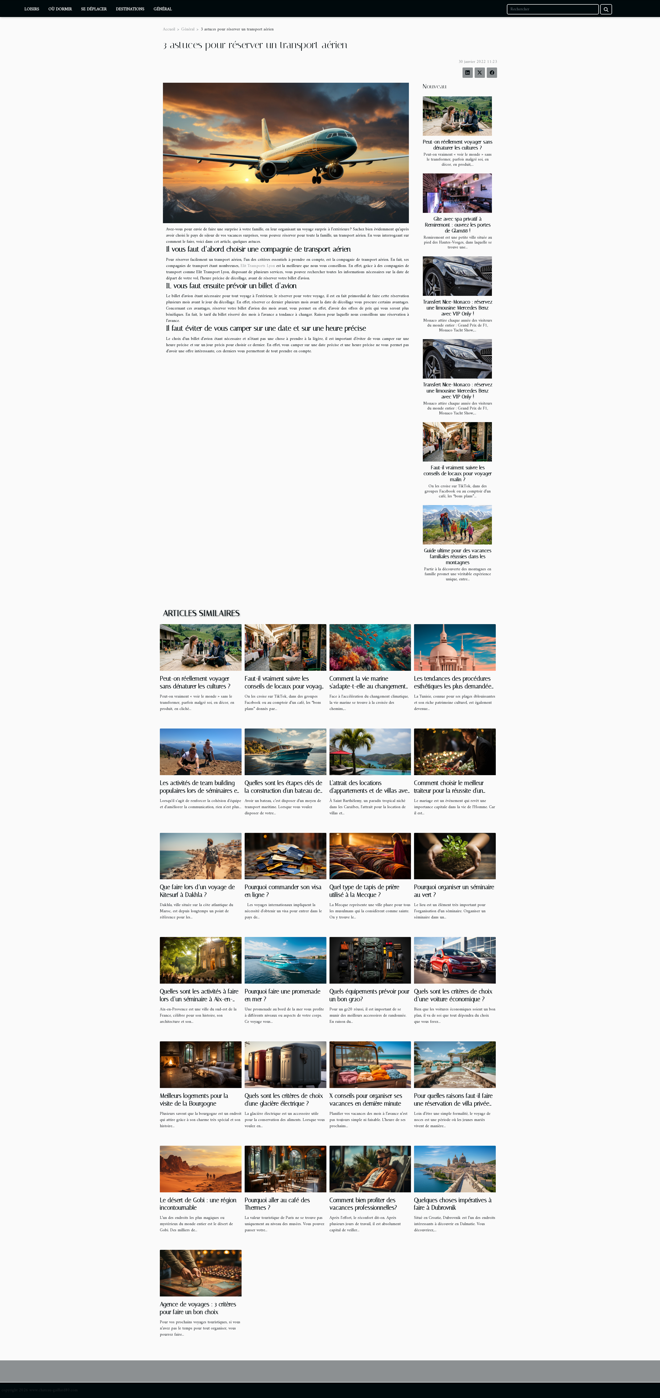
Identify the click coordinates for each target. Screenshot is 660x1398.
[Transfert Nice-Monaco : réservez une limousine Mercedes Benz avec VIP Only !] (457, 276)
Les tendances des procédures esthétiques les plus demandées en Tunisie (454, 686)
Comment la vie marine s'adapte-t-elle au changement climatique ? (367, 686)
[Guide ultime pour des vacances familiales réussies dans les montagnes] (457, 525)
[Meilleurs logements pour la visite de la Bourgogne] (201, 1064)
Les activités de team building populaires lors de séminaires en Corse (200, 791)
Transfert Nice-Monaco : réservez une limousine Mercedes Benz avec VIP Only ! (457, 308)
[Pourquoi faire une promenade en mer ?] (285, 960)
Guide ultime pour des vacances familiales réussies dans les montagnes (457, 556)
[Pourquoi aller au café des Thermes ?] (285, 1169)
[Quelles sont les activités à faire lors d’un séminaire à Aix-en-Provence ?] (201, 960)
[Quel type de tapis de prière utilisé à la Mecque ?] (370, 856)
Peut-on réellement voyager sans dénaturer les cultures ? (457, 145)
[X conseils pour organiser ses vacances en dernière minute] (370, 1064)
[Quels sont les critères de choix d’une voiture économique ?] (455, 960)
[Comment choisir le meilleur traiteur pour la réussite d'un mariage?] (455, 751)
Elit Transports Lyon (258, 266)
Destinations (130, 9)
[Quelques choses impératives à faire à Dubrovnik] (455, 1169)
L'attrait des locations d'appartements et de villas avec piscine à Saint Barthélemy (369, 791)
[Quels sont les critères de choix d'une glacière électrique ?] (285, 1064)
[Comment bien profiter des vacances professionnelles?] (370, 1169)
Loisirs (31, 9)
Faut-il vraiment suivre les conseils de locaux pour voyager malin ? (458, 473)
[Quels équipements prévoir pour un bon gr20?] (370, 960)
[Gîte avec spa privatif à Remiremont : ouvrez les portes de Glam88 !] (457, 193)
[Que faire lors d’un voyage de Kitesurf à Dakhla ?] (201, 856)
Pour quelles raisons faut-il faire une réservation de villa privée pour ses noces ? (453, 1103)
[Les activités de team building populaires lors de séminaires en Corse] (201, 751)
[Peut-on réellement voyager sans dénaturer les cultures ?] (457, 116)
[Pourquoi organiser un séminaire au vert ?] (455, 856)
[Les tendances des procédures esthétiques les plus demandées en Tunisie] (455, 647)
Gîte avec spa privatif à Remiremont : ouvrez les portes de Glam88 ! (458, 225)
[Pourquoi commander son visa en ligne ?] (285, 856)
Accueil (169, 29)
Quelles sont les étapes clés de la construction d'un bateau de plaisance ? (283, 791)
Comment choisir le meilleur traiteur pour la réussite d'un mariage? (449, 791)
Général (163, 9)
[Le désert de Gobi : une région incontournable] (201, 1169)
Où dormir (60, 9)
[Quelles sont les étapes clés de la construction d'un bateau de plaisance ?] (285, 751)
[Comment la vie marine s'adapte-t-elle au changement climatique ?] (370, 647)
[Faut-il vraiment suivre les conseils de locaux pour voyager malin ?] (457, 442)
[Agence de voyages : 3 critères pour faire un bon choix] (201, 1273)
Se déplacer (94, 9)
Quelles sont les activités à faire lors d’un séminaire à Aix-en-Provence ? (199, 999)
